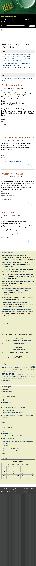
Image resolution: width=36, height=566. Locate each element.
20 (18, 70)
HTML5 (21, 371)
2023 (12, 60)
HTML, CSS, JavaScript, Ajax (12, 161)
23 (25, 70)
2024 (16, 60)
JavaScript (7, 373)
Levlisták (24, 20)
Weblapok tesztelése (12, 173)
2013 (28, 56)
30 (13, 72)
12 (29, 68)
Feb (12, 63)
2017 (16, 58)
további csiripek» (6, 391)
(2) (19, 266)
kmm (5, 215)
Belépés (3, 16)
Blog (3, 20)
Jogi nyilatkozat (12, 488)
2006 (29, 54)
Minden (5, 54)
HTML (9, 371)
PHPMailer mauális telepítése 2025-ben (14, 407)
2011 (20, 56)
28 (8, 72)
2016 (12, 58)
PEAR (28, 376)
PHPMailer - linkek (11, 85)
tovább (3, 422)
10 (24, 68)
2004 (21, 54)
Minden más (7, 199)
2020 (28, 58)
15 (6, 70)
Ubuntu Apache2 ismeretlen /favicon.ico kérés (15, 451)
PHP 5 (3, 378)
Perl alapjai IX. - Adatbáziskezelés (18, 358)
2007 (4, 56)
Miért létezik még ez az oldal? (11, 405)
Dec (17, 65)
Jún (27, 63)
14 (3, 70)
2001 (9, 54)
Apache (10, 367)
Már (16, 63)
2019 (24, 58)
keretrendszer (31, 374)
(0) (34, 259)
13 (31, 68)
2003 (17, 54)
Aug (4, 65)
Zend (25, 378)
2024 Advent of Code (8, 410)
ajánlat (4, 400)
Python (8, 378)
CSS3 (3, 369)
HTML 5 (15, 371)
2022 (8, 60)
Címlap (3, 42)
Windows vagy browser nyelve (17, 137)
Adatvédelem (4, 490)
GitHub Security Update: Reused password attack (16, 288)
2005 (25, 54)
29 (11, 72)
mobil (18, 376)
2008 (8, 56)
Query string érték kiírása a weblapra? (13, 412)
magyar (13, 376)
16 (8, 70)
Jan (9, 63)
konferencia (5, 376)
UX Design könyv (7, 297)
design (8, 369)
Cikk (9, 78)
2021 (4, 60)
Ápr (19, 63)
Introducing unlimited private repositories (14, 302)
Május (23, 63)
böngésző (25, 367)
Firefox (31, 369)
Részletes (4, 25)
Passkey (5, 420)
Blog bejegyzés (23, 78)
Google (3, 371)
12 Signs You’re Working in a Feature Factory (15, 269)
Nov (14, 65)
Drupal (20, 369)
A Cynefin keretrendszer (18, 349)
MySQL (23, 376)
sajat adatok (7, 212)
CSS (32, 367)
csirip (31, 128)
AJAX (4, 367)
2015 (8, 58)
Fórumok (19, 20)
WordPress (20, 378)
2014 (4, 58)
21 (21, 70)
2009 (12, 56)
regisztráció (12, 16)
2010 (16, 56)
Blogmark (14, 78)
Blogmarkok (8, 20)
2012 (24, 56)
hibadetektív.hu (7, 402)
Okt (11, 65)
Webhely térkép (10, 491)
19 (16, 70)
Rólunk (3, 491)
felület (25, 369)
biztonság (16, 367)
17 (11, 70)
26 (3, 72)
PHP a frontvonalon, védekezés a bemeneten (18, 340)
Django (14, 369)
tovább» (3, 318)
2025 (20, 60)
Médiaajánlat (12, 490)
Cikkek (14, 20)
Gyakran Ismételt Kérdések (22, 491)
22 (23, 70)
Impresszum (4, 488)
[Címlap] (7, 5)
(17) (11, 294)
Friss (11, 22)
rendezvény (14, 378)
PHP (4, 125)
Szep (7, 65)
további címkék (5, 380)
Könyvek (6, 22)
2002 (13, 54)
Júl (29, 63)
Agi (5, 88)
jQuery (20, 374)
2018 (20, 58)
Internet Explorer (30, 371)
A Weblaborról (7, 237)
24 (28, 70)
